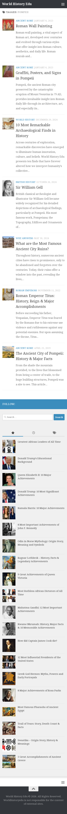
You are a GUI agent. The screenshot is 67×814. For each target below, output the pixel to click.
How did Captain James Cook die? (37, 640)
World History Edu (17, 4)
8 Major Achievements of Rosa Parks (39, 690)
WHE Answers (24, 238)
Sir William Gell (29, 187)
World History (25, 119)
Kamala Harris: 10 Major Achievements (41, 508)
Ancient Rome (24, 20)
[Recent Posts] (33, 433)
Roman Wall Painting (34, 26)
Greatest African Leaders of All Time (39, 441)
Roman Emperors (26, 290)
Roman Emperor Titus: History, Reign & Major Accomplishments (35, 301)
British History (25, 182)
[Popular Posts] (12, 433)
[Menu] (63, 4)
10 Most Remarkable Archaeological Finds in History (36, 130)
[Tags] (54, 433)
